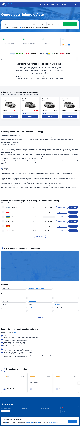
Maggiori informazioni (62, 207)
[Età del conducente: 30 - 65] (20, 27)
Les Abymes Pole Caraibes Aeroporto (37, 288)
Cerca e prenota (73, 207)
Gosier (56, 301)
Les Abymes (57, 304)
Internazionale (42, 4)
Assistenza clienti (54, 4)
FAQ (48, 4)
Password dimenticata (45, 408)
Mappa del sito (24, 410)
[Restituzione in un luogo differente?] (3, 27)
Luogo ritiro (5, 23)
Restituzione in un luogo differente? (11, 27)
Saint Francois (32, 307)
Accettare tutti (72, 422)
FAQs (22, 407)
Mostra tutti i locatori (40, 236)
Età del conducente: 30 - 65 (27, 27)
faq (15, 332)
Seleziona (10, 116)
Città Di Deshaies (32, 301)
